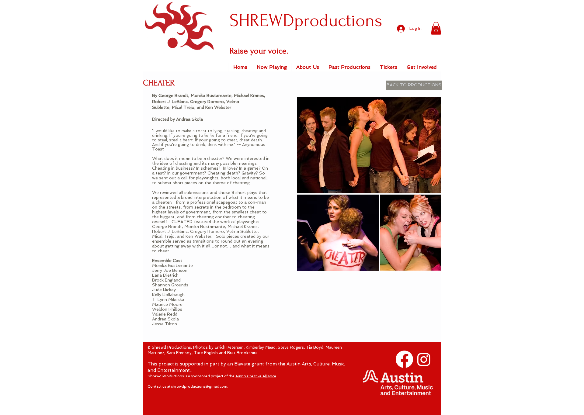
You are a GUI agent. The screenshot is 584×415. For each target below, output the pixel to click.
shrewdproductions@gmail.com (199, 386)
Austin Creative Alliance (255, 376)
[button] (436, 28)
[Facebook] (404, 359)
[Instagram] (424, 359)
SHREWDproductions (306, 21)
